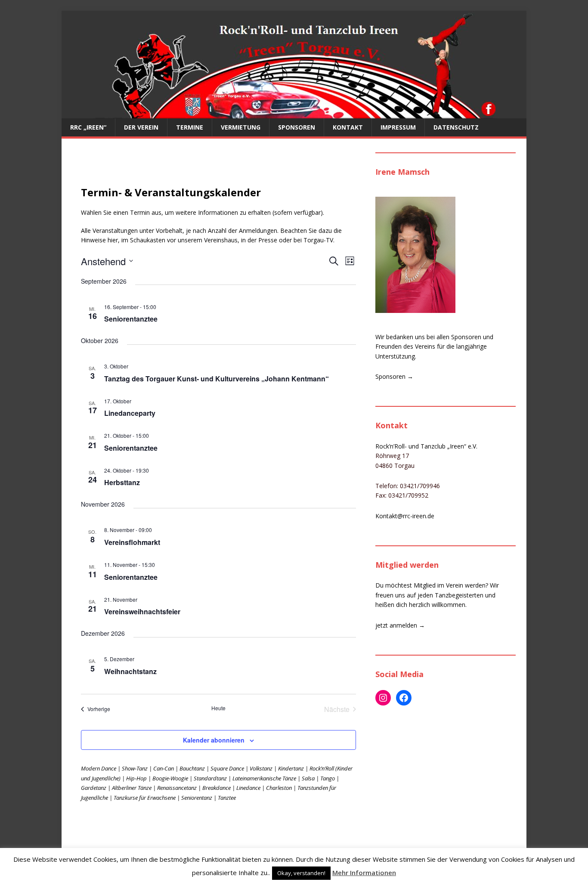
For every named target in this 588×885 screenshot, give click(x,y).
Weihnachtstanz (130, 671)
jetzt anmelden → (400, 625)
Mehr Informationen (364, 872)
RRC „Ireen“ (88, 127)
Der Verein (141, 127)
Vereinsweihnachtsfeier (142, 611)
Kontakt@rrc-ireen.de (404, 516)
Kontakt (348, 127)
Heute (218, 708)
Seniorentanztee (131, 319)
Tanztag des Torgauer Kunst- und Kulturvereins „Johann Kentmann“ (216, 379)
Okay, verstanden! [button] (301, 873)
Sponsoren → (394, 376)
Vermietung (240, 127)
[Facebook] (404, 698)
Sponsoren (296, 127)
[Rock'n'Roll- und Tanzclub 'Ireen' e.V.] (294, 113)
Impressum (398, 127)
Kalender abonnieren (213, 740)
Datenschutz (456, 127)
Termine (189, 127)
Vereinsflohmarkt (132, 542)
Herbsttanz (122, 482)
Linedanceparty (129, 413)
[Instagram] (383, 698)
